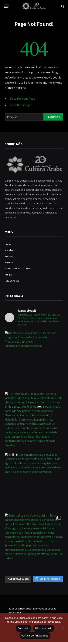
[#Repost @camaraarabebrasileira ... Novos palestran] (34, 542)
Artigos (8, 274)
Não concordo (43, 628)
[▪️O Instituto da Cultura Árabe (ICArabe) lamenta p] (34, 421)
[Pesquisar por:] (24, 117)
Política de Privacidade (35, 635)
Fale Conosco (12, 280)
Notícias (9, 256)
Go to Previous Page (22, 99)
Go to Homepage (20, 105)
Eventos (9, 262)
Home (8, 244)
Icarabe (9, 250)
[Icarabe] (34, 6)
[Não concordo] (63, 627)
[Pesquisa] (62, 6)
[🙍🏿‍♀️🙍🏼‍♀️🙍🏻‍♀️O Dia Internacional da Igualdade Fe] (34, 482)
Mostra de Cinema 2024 (18, 268)
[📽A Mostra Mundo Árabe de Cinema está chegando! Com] (34, 360)
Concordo (23, 628)
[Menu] (6, 6)
